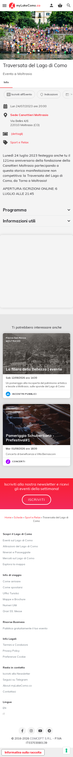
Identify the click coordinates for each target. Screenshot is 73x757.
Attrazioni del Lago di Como (20, 546)
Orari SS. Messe (12, 611)
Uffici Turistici (11, 593)
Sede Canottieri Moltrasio (29, 115)
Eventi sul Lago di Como (18, 540)
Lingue (7, 702)
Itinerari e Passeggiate (17, 552)
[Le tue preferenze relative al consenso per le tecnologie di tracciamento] (66, 750)
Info (6, 82)
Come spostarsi (12, 587)
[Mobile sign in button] (51, 5)
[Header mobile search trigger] (68, 5)
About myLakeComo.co (17, 685)
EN (4, 708)
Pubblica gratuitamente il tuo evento (25, 628)
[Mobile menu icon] (4, 5)
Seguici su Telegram (15, 679)
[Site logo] (25, 6)
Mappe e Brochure (14, 599)
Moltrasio (24, 74)
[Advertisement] (36, 271)
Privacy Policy (11, 650)
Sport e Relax (19, 142)
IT (4, 714)
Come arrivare (12, 581)
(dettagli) (17, 134)
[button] (36, 210)
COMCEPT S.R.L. (41, 738)
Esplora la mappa (14, 564)
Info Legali (9, 638)
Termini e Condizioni (15, 644)
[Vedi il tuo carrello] (60, 5)
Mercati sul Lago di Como (18, 558)
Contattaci (9, 691)
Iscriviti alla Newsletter (16, 673)
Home (8, 517)
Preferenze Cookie (14, 656)
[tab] (36, 210)
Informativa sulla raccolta (23, 752)
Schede (18, 517)
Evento (8, 74)
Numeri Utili (10, 605)
